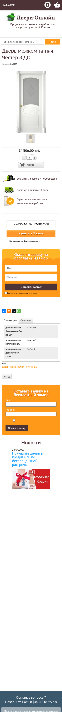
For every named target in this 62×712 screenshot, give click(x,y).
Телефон (11, 410)
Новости (31, 443)
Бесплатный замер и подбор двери (37, 179)
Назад (7, 377)
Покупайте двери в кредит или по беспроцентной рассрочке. (27, 459)
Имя (8, 400)
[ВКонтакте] (4, 311)
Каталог (8, 5)
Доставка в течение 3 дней (33, 190)
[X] (14, 311)
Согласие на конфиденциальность (25, 241)
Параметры (10, 320)
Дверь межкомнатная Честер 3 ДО (19, 367)
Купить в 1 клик (31, 233)
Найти (52, 42)
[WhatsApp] (19, 311)
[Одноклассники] (9, 311)
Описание (25, 320)
